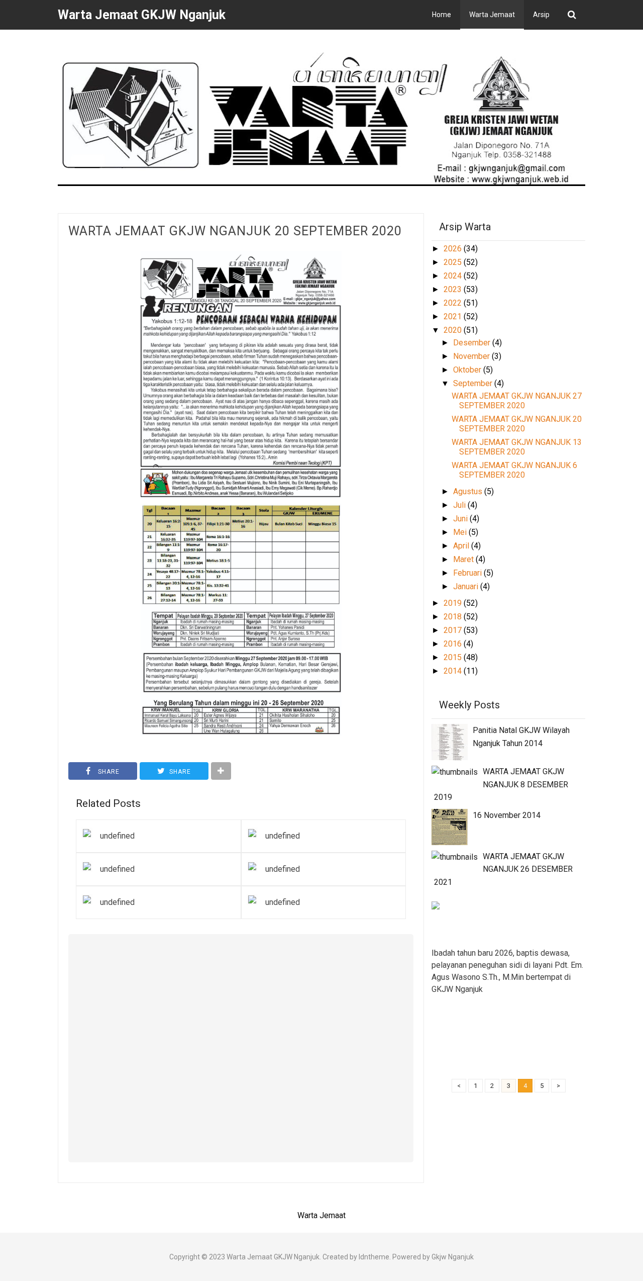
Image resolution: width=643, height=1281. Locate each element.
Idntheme (374, 1257)
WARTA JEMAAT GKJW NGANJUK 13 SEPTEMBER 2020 (517, 446)
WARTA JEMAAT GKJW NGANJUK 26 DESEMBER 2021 (503, 869)
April (462, 546)
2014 (454, 671)
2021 (454, 316)
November (472, 356)
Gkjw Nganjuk (453, 1257)
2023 (454, 289)
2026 (454, 248)
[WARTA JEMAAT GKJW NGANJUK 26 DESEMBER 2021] (455, 856)
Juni (461, 518)
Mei (461, 532)
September (473, 383)
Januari (466, 586)
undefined (117, 836)
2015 (454, 657)
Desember (472, 342)
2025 (454, 262)
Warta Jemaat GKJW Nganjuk (273, 1257)
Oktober (468, 370)
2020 (454, 330)
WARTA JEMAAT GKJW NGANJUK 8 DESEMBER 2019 (501, 784)
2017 (454, 630)
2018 (454, 616)
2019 (454, 603)
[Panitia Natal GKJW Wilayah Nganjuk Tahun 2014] (450, 741)
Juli (460, 505)
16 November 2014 (507, 815)
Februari (468, 573)
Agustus (468, 491)
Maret (464, 559)
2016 (454, 644)
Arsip (541, 15)
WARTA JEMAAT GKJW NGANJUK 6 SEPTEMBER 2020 (514, 470)
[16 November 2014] (450, 826)
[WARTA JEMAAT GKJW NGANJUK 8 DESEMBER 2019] (455, 771)
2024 (454, 276)
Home (441, 15)
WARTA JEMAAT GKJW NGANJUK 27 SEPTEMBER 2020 (517, 400)
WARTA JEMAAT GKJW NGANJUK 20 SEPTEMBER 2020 (235, 231)
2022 (454, 303)
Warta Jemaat (492, 15)
